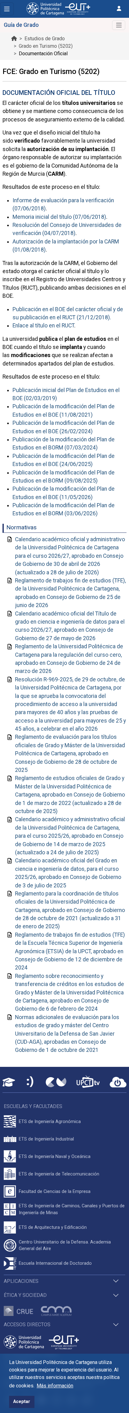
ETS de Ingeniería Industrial (46, 1139)
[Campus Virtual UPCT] (56, 1082)
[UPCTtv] (88, 1082)
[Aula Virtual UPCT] (9, 1082)
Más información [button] (55, 1386)
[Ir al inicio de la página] (14, 39)
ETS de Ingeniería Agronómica (50, 1121)
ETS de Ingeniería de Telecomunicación (59, 1174)
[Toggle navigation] (7, 8)
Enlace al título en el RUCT (43, 325)
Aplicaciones (21, 1281)
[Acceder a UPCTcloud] (118, 1082)
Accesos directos (27, 1324)
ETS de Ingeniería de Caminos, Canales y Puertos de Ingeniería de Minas (72, 1209)
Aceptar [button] (21, 1401)
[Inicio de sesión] (119, 9)
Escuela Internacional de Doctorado (55, 1263)
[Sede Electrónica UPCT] (30, 1082)
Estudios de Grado (44, 39)
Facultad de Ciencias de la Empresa (54, 1191)
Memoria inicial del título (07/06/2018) (59, 217)
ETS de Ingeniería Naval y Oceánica (54, 1156)
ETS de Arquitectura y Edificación (53, 1227)
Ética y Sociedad (25, 1295)
